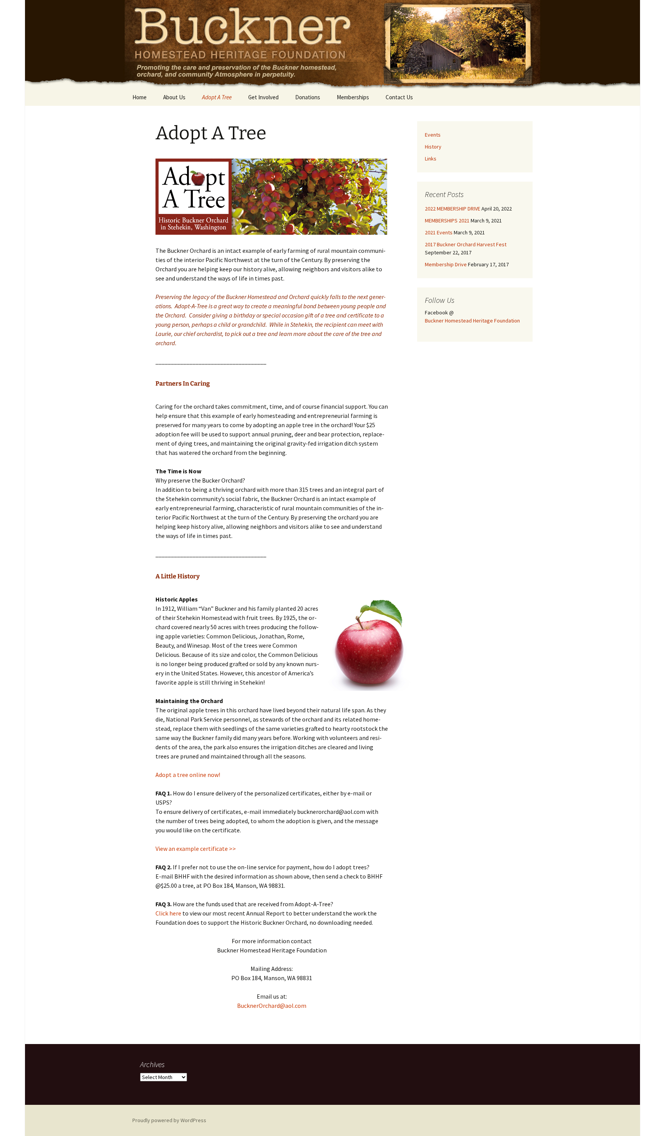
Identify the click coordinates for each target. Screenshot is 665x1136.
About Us (174, 97)
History (433, 146)
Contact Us (399, 97)
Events (433, 134)
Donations (307, 97)
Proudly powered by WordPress (169, 1120)
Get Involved (263, 97)
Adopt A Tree (217, 97)
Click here (168, 913)
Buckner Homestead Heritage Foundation (472, 320)
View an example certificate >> (195, 848)
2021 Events (439, 232)
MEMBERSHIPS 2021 (447, 220)
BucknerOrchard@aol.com (271, 1005)
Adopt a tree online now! (187, 774)
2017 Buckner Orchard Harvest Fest (465, 244)
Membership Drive (446, 264)
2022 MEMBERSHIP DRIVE (452, 208)
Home (139, 97)
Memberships (353, 97)
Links (430, 158)
